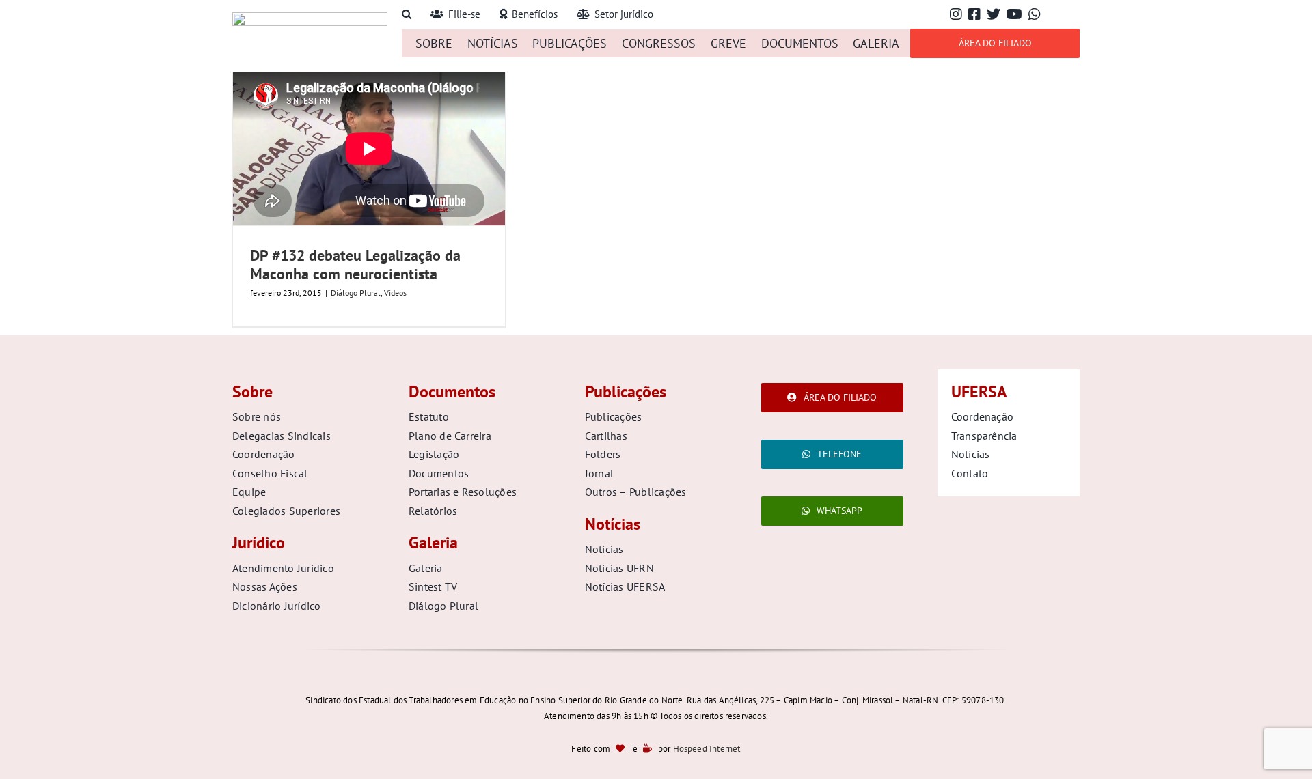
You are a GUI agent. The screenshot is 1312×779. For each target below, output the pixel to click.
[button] (406, 14)
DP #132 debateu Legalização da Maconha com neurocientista (355, 264)
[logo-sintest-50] (309, 18)
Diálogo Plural (356, 292)
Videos (395, 292)
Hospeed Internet (707, 748)
